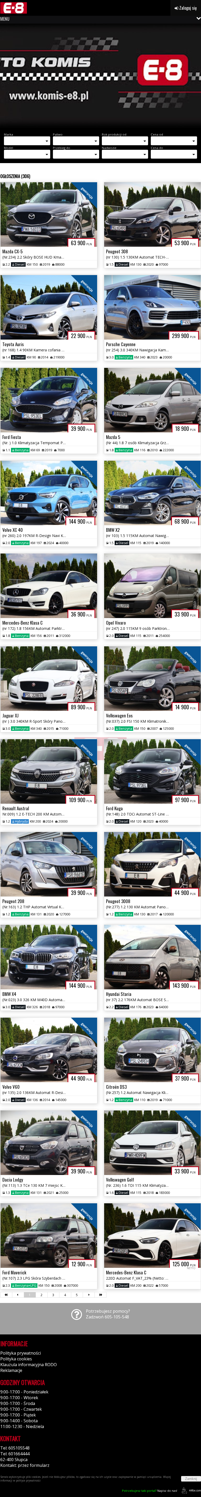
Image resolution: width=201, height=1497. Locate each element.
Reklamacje (11, 1370)
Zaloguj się (187, 8)
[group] (100, 76)
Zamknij (191, 1479)
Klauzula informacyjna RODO (28, 1364)
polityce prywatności (28, 1480)
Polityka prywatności (20, 1353)
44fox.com (195, 1490)
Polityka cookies (16, 1359)
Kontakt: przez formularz (24, 1465)
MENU (4, 19)
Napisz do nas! (149, 1491)
